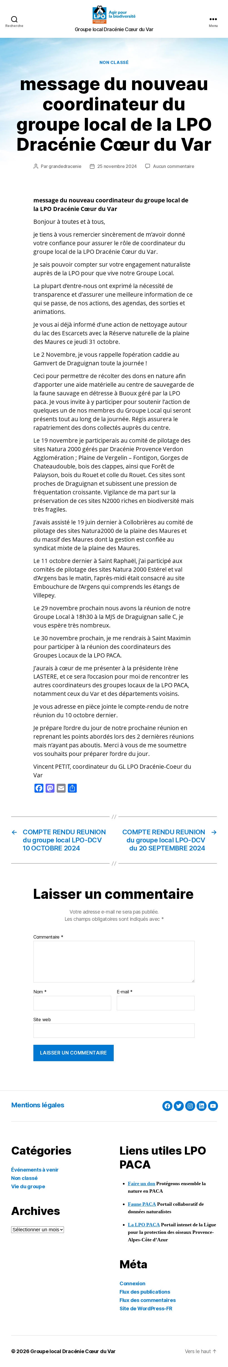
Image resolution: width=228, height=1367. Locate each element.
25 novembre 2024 (117, 166)
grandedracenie (65, 166)
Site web (42, 1019)
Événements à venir (35, 1170)
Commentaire (48, 937)
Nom (40, 991)
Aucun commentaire (173, 166)
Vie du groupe (28, 1186)
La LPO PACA (144, 1225)
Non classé (114, 62)
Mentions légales (37, 1105)
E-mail (125, 991)
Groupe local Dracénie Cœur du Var (73, 1351)
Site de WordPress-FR (146, 1308)
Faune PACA (142, 1204)
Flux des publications (145, 1292)
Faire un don (141, 1183)
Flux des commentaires (147, 1300)
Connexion (132, 1283)
